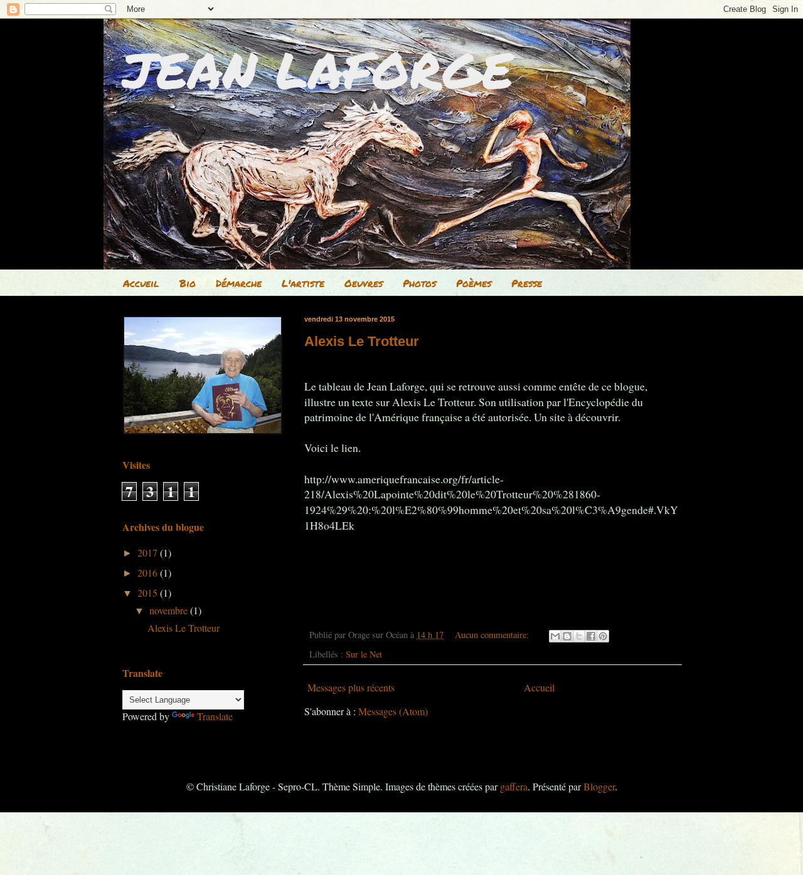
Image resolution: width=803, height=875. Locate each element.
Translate (215, 716)
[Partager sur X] (579, 636)
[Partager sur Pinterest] (603, 636)
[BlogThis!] (567, 636)
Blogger (599, 786)
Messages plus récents (351, 687)
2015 (148, 592)
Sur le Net (364, 654)
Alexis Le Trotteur (361, 341)
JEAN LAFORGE (317, 69)
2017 (148, 552)
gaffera (514, 786)
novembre (169, 610)
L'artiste (303, 283)
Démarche (239, 283)
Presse (526, 283)
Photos (419, 283)
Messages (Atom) (393, 711)
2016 (148, 572)
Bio (187, 283)
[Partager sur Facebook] (591, 636)
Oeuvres (363, 283)
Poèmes (473, 283)
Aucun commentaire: (493, 635)
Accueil (141, 283)
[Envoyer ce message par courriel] (555, 636)
